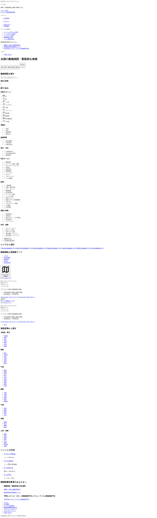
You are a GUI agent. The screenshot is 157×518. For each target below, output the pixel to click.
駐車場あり (9, 214)
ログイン (6, 21)
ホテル (8, 174)
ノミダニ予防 (10, 196)
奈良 (5, 399)
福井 (5, 379)
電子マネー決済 (10, 232)
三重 (5, 385)
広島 (5, 408)
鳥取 (5, 410)
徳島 (5, 422)
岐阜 (5, 384)
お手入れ (8, 201)
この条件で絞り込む (9, 240)
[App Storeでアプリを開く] (9, 297)
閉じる (2, 299)
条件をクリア (8, 238)
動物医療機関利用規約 (10, 507)
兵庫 (5, 394)
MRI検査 (8, 207)
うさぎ (6, 256)
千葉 (5, 358)
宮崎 (5, 442)
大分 (5, 441)
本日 (7, 128)
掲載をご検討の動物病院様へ (12, 45)
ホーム (6, 502)
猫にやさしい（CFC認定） (14, 217)
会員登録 (6, 18)
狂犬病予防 (9, 192)
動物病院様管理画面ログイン (12, 47)
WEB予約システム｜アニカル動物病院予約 (16, 48)
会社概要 (6, 504)
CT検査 (8, 205)
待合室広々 (9, 219)
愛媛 (5, 425)
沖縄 (5, 446)
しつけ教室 (9, 178)
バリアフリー (10, 221)
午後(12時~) (9, 144)
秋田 (5, 342)
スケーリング (10, 189)
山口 (5, 415)
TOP (5, 324)
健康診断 (8, 190)
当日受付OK (9, 151)
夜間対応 (8, 155)
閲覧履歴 (6, 26)
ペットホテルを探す (10, 34)
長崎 (5, 437)
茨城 (5, 360)
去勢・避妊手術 (10, 187)
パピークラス (10, 176)
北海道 (6, 336)
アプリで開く (5, 10)
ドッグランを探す (9, 35)
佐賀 (5, 435)
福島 (5, 346)
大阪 (5, 392)
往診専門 (8, 169)
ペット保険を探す (9, 39)
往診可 (8, 167)
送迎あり (8, 215)
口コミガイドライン (10, 511)
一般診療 (8, 185)
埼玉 (5, 356)
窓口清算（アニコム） (12, 233)
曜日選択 (8, 132)
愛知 (5, 370)
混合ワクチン (10, 198)
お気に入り (7, 24)
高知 (5, 427)
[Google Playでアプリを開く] (26, 297)
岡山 (5, 413)
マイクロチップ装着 (12, 203)
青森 (5, 337)
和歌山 (6, 401)
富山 (5, 375)
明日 (7, 130)
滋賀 (5, 398)
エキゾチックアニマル (12, 165)
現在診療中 (9, 141)
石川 (5, 377)
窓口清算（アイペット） (13, 235)
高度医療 (8, 171)
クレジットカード (11, 228)
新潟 (5, 373)
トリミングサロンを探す (11, 32)
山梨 (5, 380)
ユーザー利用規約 (9, 506)
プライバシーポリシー (10, 509)
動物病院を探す (8, 37)
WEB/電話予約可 (11, 153)
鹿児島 (6, 444)
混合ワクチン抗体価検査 (13, 199)
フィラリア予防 (10, 194)
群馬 (5, 363)
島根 (5, 411)
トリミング (9, 173)
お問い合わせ (8, 54)
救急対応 (8, 162)
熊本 (5, 439)
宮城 (5, 341)
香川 (5, 423)
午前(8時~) (9, 142)
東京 (5, 353)
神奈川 (6, 354)
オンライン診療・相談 (12, 164)
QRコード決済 (10, 230)
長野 (5, 382)
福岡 (5, 434)
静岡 (5, 372)
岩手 (5, 339)
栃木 (5, 361)
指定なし (8, 134)
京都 (5, 396)
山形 (5, 344)
